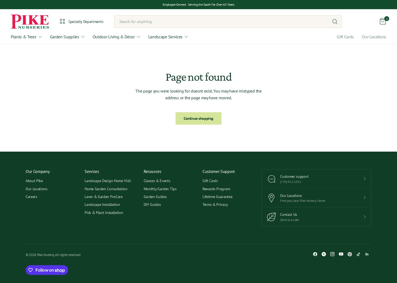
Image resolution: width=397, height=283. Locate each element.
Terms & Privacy (215, 204)
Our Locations (374, 36)
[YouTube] (341, 254)
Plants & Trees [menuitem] (23, 36)
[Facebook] (315, 254)
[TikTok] (358, 254)
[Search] (335, 21)
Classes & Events (157, 180)
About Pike (34, 180)
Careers (31, 196)
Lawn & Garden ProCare (103, 196)
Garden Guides (155, 196)
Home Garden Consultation (106, 188)
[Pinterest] (349, 254)
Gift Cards (345, 36)
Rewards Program (216, 188)
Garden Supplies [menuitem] (64, 36)
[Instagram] (332, 254)
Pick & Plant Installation (104, 212)
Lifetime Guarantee (217, 196)
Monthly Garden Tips (160, 188)
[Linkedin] (367, 254)
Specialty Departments (85, 21)
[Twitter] (323, 254)
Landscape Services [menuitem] (165, 36)
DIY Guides (152, 204)
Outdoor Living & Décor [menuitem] (114, 36)
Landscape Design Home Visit (108, 180)
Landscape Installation (102, 204)
